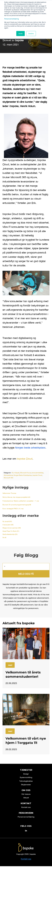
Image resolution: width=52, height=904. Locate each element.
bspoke (19, 40)
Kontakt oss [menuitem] (26, 807)
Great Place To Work (11, 531)
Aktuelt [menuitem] (26, 798)
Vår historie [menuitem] (26, 794)
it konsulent (8, 525)
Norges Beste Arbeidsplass (23, 475)
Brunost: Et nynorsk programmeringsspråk (17, 505)
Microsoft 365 (8, 478)
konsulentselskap (37, 473)
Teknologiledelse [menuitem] (26, 781)
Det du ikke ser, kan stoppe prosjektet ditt (16, 497)
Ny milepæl (15, 473)
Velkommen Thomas (9, 493)
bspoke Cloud (24, 458)
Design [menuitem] (26, 774)
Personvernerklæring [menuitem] (26, 817)
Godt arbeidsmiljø (10, 534)
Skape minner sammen (12, 528)
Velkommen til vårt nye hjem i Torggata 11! (26, 740)
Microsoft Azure (25, 473)
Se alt (4, 537)
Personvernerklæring (11, 19)
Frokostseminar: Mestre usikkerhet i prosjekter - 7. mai (21, 501)
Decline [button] (31, 33)
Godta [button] (20, 33)
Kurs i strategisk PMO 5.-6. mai (13, 509)
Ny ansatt (7, 521)
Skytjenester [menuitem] (26, 785)
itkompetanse (8, 475)
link (26, 643)
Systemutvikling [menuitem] (26, 777)
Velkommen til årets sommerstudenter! (23, 674)
